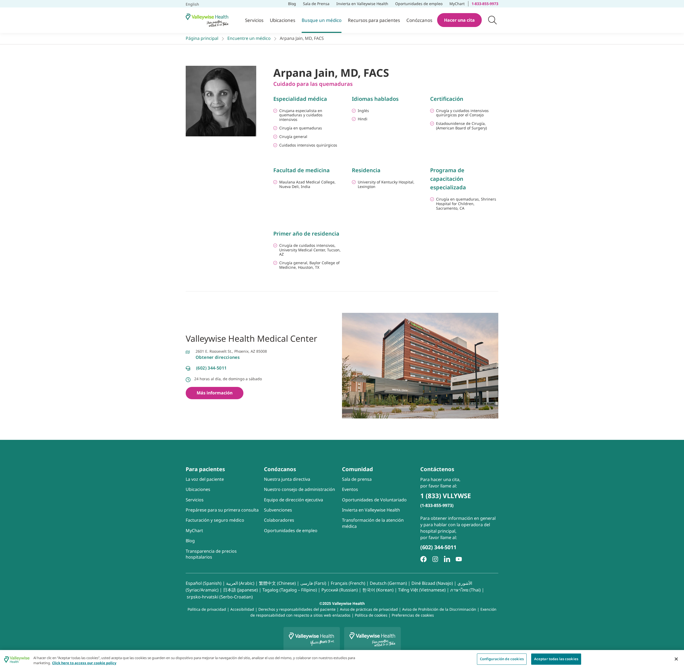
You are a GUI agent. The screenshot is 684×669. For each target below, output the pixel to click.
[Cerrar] (676, 659)
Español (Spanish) (203, 583)
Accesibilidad (242, 609)
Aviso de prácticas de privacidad (369, 609)
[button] (492, 20)
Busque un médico (321, 20)
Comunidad (357, 469)
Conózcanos (419, 20)
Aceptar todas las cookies (556, 658)
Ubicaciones (282, 20)
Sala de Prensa (316, 3)
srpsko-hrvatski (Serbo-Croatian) (220, 597)
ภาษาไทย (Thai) (465, 590)
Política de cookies (371, 615)
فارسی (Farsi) (313, 583)
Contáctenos (437, 469)
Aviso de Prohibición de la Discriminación (439, 609)
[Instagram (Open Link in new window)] (435, 559)
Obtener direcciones (218, 357)
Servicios (254, 20)
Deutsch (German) (388, 583)
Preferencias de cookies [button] (413, 615)
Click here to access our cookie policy (84, 663)
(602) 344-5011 (211, 368)
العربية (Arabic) (240, 583)
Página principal (202, 38)
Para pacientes (205, 469)
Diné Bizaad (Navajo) (432, 583)
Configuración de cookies (502, 658)
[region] (342, 659)
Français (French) (348, 583)
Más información (214, 393)
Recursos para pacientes (374, 20)
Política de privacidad (207, 609)
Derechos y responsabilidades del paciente (297, 609)
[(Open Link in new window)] (447, 559)
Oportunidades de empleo (419, 3)
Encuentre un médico (249, 38)
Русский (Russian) (339, 590)
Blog (292, 3)
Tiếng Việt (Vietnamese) (422, 590)
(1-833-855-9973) (436, 505)
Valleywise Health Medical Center (251, 338)
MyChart (458, 3)
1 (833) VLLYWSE (445, 495)
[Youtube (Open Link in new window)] (459, 559)
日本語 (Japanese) (240, 590)
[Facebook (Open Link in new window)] (423, 559)
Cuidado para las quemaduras (313, 83)
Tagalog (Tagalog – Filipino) (289, 590)
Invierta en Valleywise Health (362, 3)
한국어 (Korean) (378, 590)
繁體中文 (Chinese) (277, 583)
